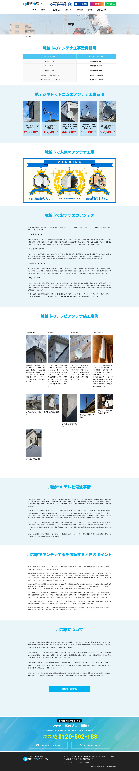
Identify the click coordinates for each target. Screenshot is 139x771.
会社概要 (80, 762)
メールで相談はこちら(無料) (50, 745)
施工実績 (90, 10)
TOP (24, 36)
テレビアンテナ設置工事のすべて (102, 9)
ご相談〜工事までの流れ (55, 9)
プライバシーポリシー (70, 762)
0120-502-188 (77, 736)
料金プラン (44, 10)
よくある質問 (79, 10)
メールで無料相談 (82, 4)
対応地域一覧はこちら (69, 689)
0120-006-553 (63, 4)
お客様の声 (68, 10)
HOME (34, 10)
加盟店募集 (87, 762)
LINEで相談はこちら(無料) (92, 745)
